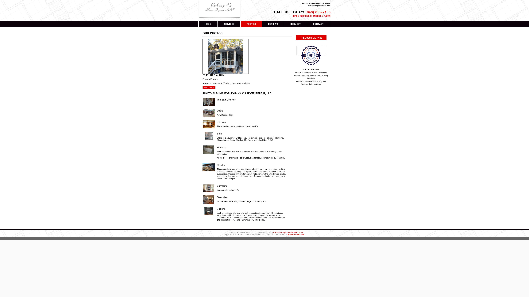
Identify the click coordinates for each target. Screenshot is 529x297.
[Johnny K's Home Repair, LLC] (219, 10)
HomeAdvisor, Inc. (296, 234)
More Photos (209, 87)
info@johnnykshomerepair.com (312, 16)
